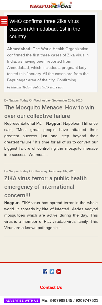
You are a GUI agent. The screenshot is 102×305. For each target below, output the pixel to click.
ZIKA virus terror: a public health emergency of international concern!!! (45, 187)
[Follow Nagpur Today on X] (52, 271)
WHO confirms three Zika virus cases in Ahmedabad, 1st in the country (44, 28)
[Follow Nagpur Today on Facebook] (45, 271)
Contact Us (51, 287)
